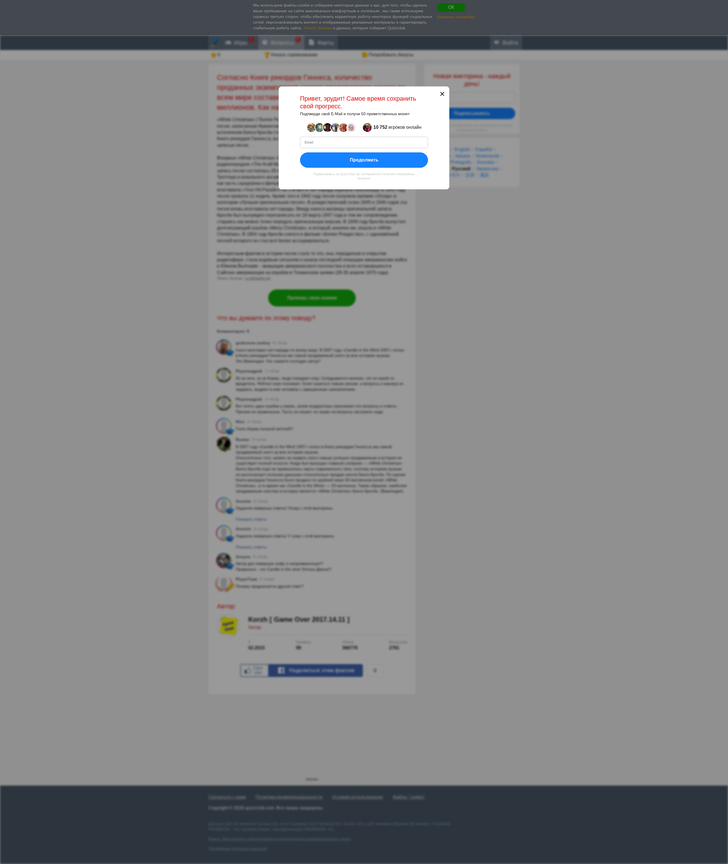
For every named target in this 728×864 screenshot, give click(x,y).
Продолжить (364, 160)
